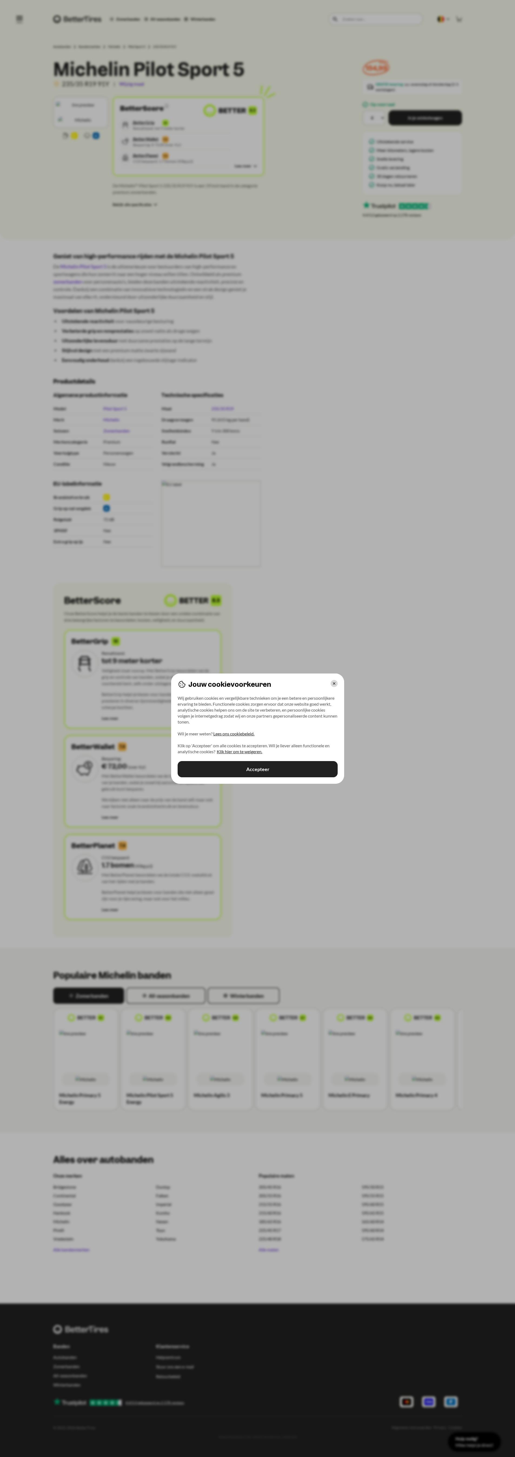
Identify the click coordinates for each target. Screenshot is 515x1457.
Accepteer (257, 769)
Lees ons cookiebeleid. (233, 733)
